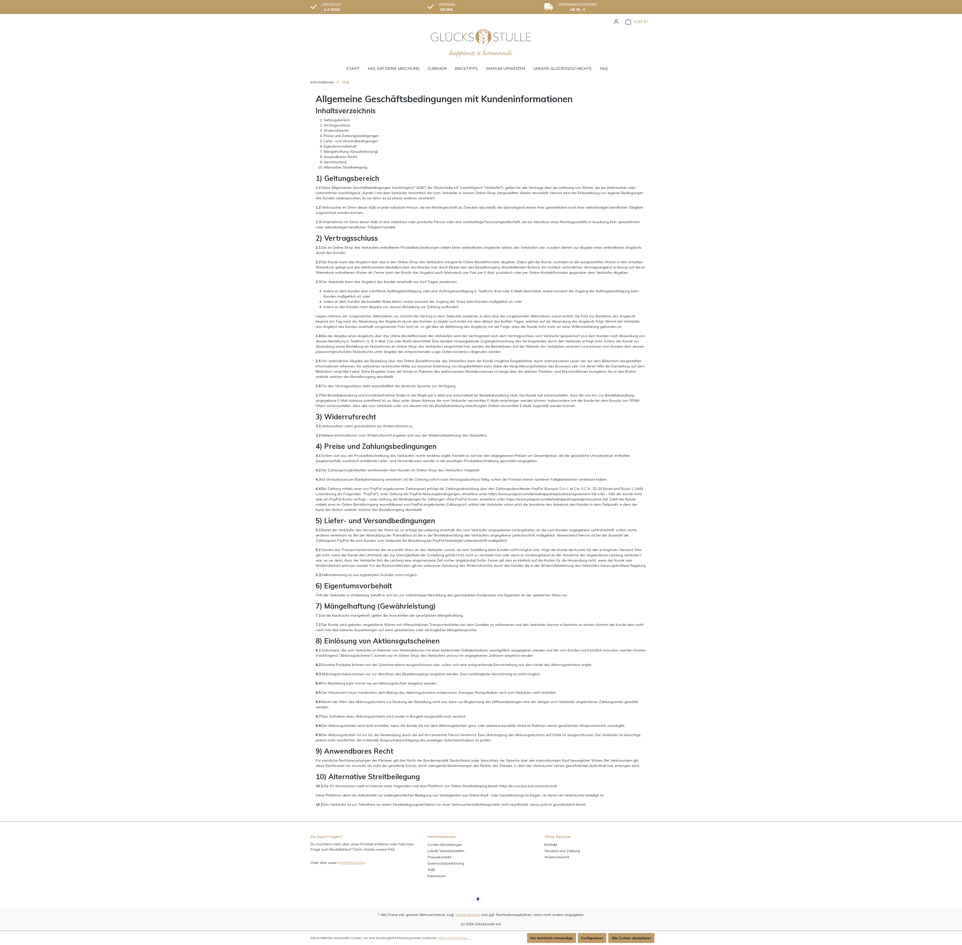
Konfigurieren (592, 938)
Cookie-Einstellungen (445, 844)
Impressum (437, 876)
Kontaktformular (351, 862)
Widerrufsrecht (556, 857)
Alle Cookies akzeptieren (631, 938)
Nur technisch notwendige (551, 938)
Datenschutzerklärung (446, 863)
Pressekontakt (439, 857)
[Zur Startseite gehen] (481, 43)
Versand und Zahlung (562, 851)
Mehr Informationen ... (454, 938)
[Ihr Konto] (616, 22)
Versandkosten (467, 914)
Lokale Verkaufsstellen (446, 851)
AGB (431, 869)
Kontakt (550, 844)
